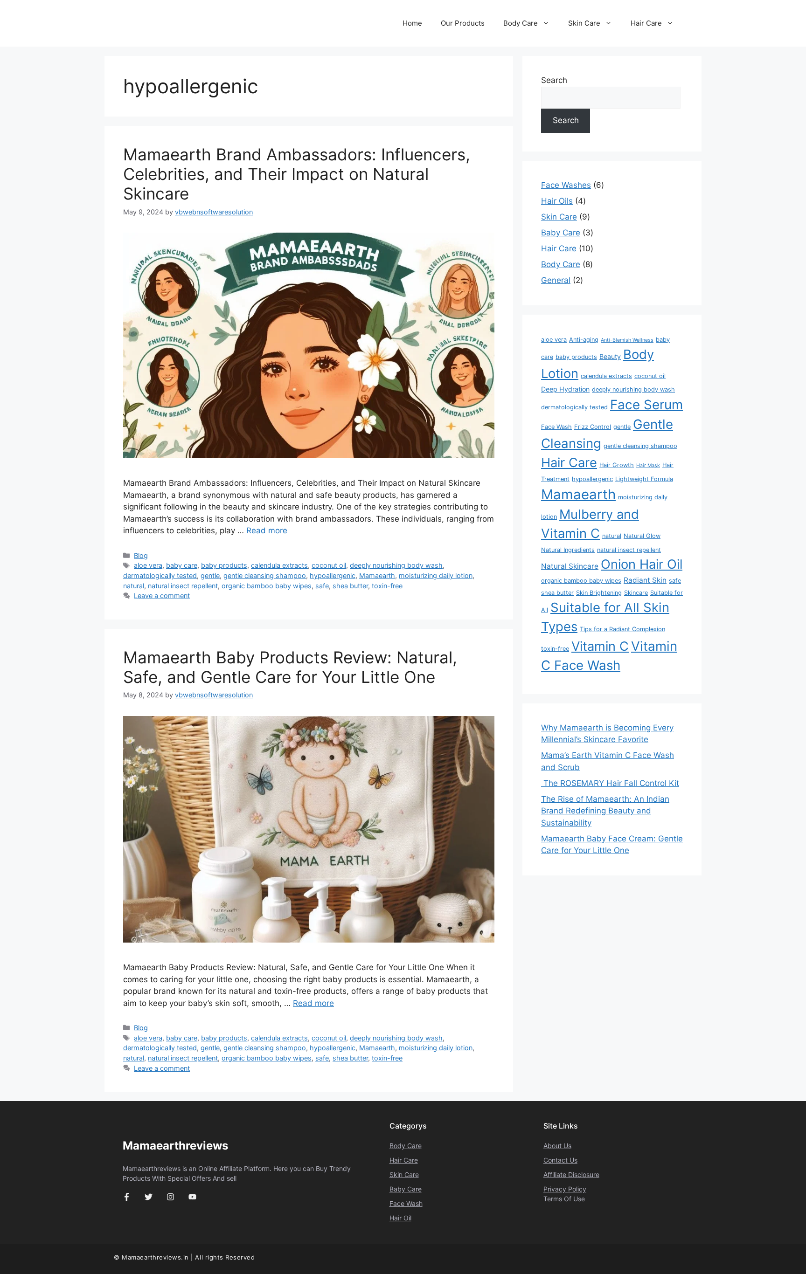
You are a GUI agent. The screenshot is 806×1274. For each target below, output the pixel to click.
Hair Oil (400, 1218)
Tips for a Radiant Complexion (622, 629)
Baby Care (405, 1189)
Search (554, 80)
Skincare (636, 592)
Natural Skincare (569, 566)
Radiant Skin (645, 580)
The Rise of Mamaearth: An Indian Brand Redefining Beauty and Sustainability (605, 810)
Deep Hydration (565, 389)
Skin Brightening (599, 592)
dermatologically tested (160, 575)
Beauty (610, 356)
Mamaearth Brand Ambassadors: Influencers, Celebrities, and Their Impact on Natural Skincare (296, 174)
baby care (181, 565)
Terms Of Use (564, 1199)
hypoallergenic (332, 575)
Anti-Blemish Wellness (627, 340)
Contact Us (560, 1160)
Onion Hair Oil (641, 564)
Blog (141, 555)
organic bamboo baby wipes (267, 586)
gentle (210, 575)
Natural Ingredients (568, 549)
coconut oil (329, 565)
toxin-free (387, 586)
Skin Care (584, 23)
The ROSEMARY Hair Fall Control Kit (610, 783)
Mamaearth (377, 575)
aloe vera (148, 565)
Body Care (520, 23)
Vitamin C (600, 646)
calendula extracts (279, 565)
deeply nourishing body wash (396, 565)
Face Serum (646, 405)
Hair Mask (648, 465)
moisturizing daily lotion (435, 575)
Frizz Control (592, 426)
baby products (224, 565)
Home (412, 23)
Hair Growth (616, 464)
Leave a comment (162, 595)
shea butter (350, 586)
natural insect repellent (183, 586)
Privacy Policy (564, 1189)
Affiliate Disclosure (571, 1174)
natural (133, 586)
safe (322, 586)
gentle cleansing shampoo (264, 575)
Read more (266, 530)
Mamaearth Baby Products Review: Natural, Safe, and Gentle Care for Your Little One (290, 667)
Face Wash (556, 426)
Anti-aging (583, 339)
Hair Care (646, 23)
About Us (557, 1146)
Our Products (463, 23)
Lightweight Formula (644, 478)
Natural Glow (642, 535)
